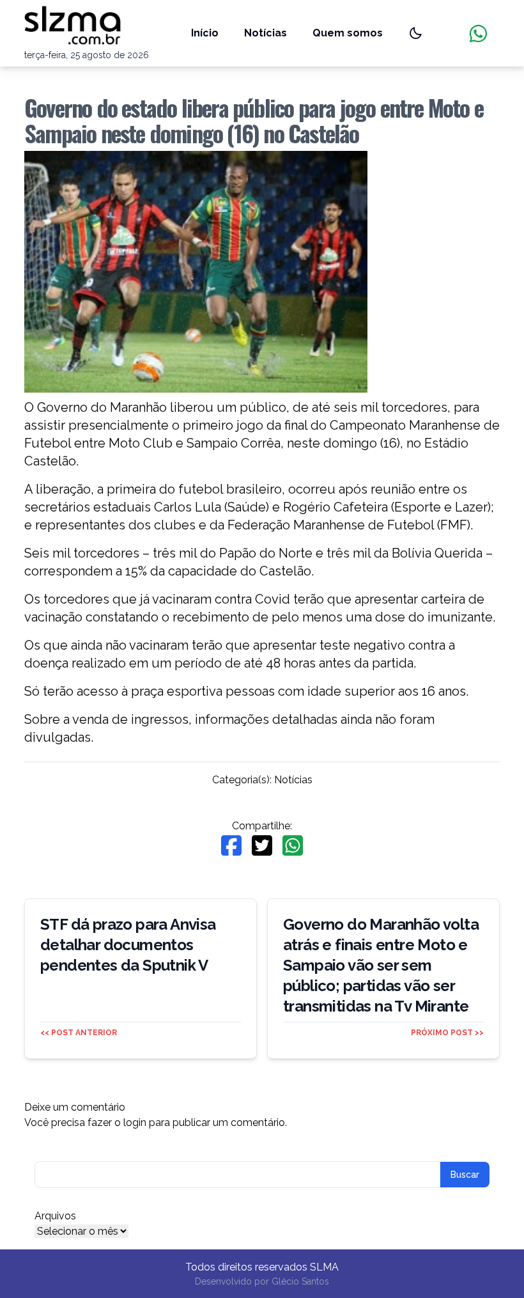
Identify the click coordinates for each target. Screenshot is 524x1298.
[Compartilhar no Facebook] (231, 845)
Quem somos (347, 33)
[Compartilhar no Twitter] (262, 845)
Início (205, 33)
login (134, 1122)
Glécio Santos (300, 1281)
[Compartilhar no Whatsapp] (292, 845)
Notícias (265, 33)
